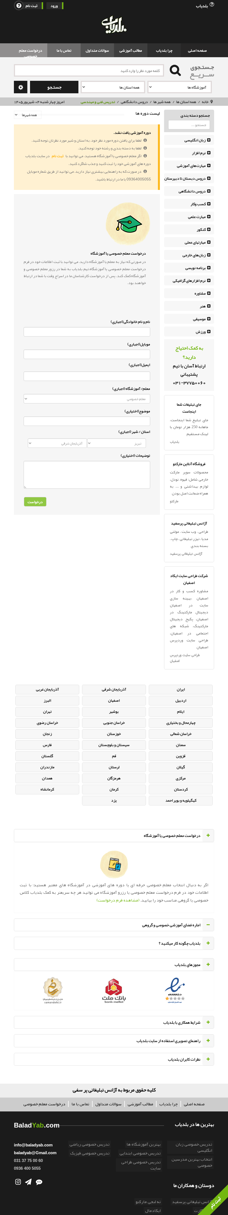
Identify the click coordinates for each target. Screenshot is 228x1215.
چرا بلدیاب (164, 50)
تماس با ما (64, 50)
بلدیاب (202, 5)
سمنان (181, 745)
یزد (114, 800)
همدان (47, 778)
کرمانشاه (47, 789)
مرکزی (181, 778)
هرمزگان (114, 778)
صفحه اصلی (197, 50)
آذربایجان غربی (47, 689)
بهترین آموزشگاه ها (144, 1144)
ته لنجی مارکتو (148, 1201)
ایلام (180, 711)
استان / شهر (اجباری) (134, 431)
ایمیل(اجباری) (139, 364)
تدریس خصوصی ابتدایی (140, 1153)
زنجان (47, 733)
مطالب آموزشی (130, 50)
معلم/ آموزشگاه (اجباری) (131, 388)
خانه (205, 102)
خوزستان (114, 733)
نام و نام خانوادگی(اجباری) (130, 321)
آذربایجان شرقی (114, 689)
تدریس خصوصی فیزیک (90, 1153)
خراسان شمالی (181, 733)
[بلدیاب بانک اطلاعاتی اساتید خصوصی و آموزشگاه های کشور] (114, 25)
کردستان (181, 789)
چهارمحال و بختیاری (180, 722)
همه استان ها (186, 102)
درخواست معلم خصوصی (30, 51)
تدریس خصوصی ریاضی (90, 1144)
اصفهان (114, 700)
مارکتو (174, 501)
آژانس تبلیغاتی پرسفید (186, 554)
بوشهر (114, 711)
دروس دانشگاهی (134, 102)
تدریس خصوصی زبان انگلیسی (194, 1147)
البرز (47, 700)
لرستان (114, 767)
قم (114, 756)
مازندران (47, 767)
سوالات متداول (97, 50)
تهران (47, 711)
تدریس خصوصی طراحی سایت (141, 1165)
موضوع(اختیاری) (137, 410)
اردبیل (180, 700)
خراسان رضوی (47, 722)
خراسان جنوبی (114, 722)
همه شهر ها (162, 102)
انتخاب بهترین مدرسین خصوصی (192, 1162)
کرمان (114, 789)
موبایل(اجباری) (138, 343)
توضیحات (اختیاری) (135, 454)
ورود (54, 5)
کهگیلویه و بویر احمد (180, 800)
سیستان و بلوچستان (114, 745)
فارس (47, 745)
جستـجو (54, 87)
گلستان (47, 756)
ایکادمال (153, 1210)
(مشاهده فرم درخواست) (118, 900)
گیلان (181, 767)
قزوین (180, 756)
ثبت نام (32, 5)
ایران (181, 689)
